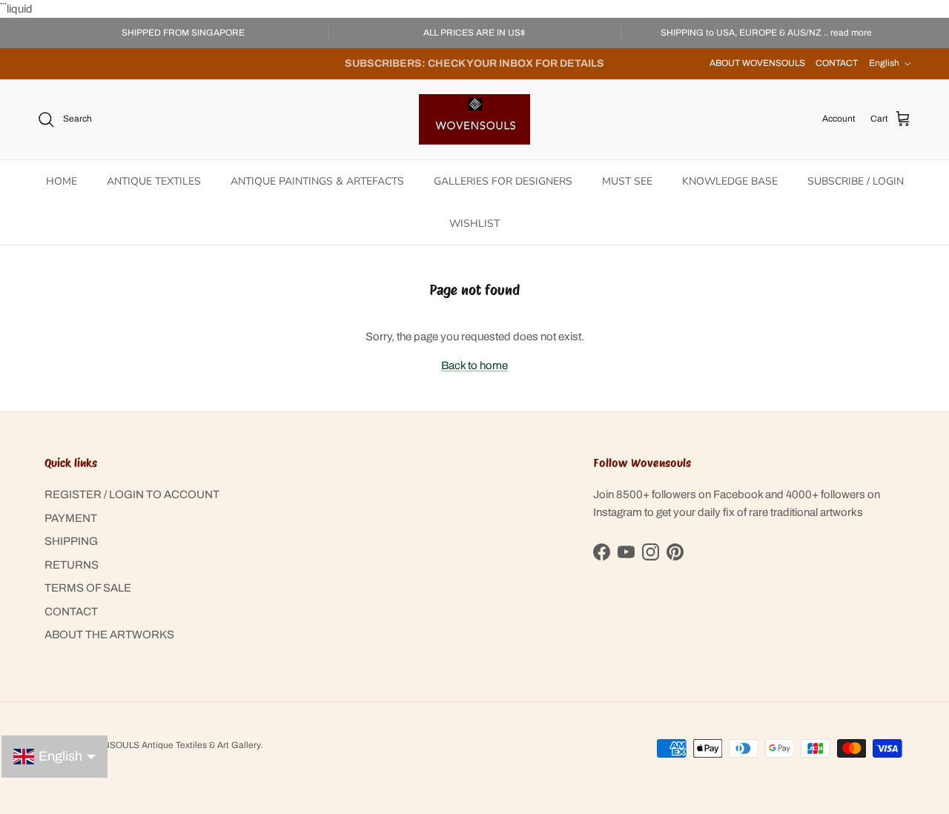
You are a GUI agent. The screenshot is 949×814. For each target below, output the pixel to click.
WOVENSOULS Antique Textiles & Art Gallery (168, 745)
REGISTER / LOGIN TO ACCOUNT (131, 494)
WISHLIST (474, 223)
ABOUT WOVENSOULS (757, 63)
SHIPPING (71, 541)
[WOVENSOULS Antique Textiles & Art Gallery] (474, 119)
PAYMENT (70, 518)
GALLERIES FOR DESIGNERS (503, 181)
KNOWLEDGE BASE (730, 181)
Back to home (474, 365)
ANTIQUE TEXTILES (154, 181)
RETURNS (71, 565)
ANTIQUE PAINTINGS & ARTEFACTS (317, 181)
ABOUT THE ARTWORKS (109, 635)
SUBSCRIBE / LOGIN (855, 181)
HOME (61, 181)
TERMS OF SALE (87, 588)
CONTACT (837, 63)
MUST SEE (627, 181)
